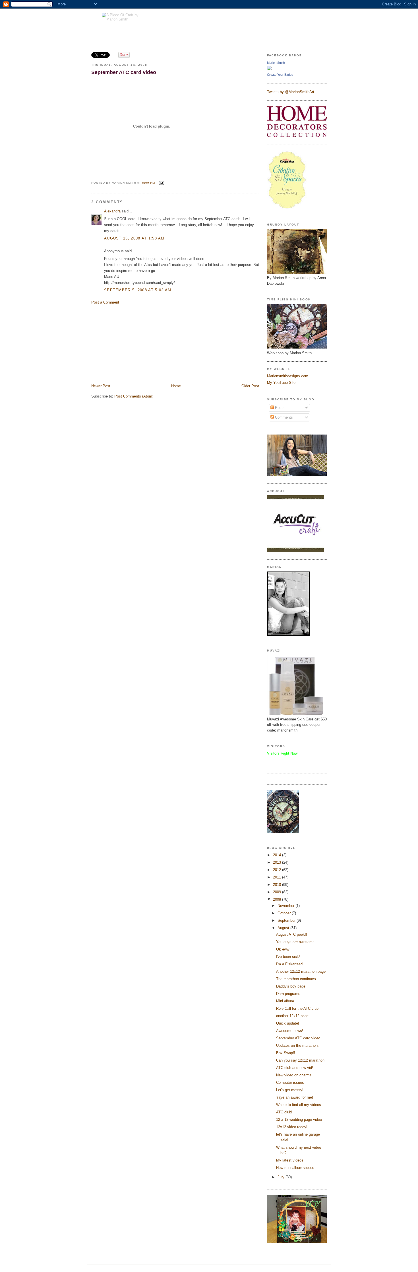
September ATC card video (123, 72)
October (285, 913)
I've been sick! (288, 956)
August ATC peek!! (291, 934)
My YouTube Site (281, 382)
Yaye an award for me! (294, 1097)
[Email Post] (160, 182)
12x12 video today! (291, 1127)
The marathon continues (296, 979)
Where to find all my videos (298, 1105)
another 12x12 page (292, 1016)
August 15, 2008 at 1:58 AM (134, 238)
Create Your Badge (280, 74)
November (286, 906)
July (281, 1177)
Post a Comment (105, 302)
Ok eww (282, 949)
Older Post (250, 386)
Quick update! (287, 1023)
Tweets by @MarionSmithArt (290, 92)
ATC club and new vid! (294, 1068)
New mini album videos (295, 1168)
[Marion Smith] (269, 69)
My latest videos (289, 1160)
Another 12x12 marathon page (301, 971)
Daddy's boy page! (291, 986)
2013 (277, 862)
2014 (277, 855)
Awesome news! (289, 1031)
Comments (283, 417)
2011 (277, 877)
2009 (277, 892)
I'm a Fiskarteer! (289, 964)
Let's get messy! (289, 1090)
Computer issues (290, 1082)
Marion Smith (276, 62)
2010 (277, 884)
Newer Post (100, 386)
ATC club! (284, 1112)
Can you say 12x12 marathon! (301, 1060)
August (284, 928)
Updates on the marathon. (297, 1045)
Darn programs (288, 994)
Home (176, 386)
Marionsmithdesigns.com (287, 376)
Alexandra (112, 211)
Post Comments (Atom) (133, 396)
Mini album (285, 1001)
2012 (277, 870)
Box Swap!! (285, 1053)
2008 (277, 899)
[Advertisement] (134, 343)
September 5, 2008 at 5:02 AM (137, 290)
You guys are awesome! (296, 942)
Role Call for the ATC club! (298, 1008)
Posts (279, 407)
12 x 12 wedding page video (299, 1119)
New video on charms (294, 1075)
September (287, 920)
